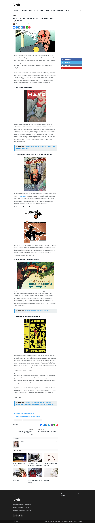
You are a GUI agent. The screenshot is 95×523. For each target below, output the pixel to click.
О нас (46, 521)
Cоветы (53, 10)
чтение (40, 420)
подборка (31, 420)
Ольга (17, 23)
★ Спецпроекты (23, 10)
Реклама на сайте (56, 521)
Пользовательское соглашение (67, 521)
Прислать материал (78, 521)
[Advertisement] (71, 36)
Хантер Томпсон (23, 196)
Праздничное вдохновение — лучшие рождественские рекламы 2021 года (35, 480)
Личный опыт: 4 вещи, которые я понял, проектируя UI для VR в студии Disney (24, 433)
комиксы (25, 420)
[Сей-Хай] (17, 4)
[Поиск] (80, 10)
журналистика (18, 420)
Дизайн (30, 10)
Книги (41, 10)
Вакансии (50, 521)
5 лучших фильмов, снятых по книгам (22, 409)
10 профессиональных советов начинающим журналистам (27, 416)
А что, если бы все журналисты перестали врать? (25, 413)
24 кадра (36, 10)
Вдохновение (60, 10)
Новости (16, 10)
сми (36, 420)
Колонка (67, 10)
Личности (47, 10)
